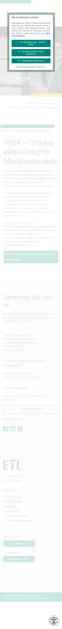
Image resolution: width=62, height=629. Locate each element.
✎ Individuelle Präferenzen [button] (31, 61)
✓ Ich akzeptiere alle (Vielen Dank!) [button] (31, 43)
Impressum (40, 67)
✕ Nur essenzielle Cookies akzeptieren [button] (31, 52)
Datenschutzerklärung (26, 67)
